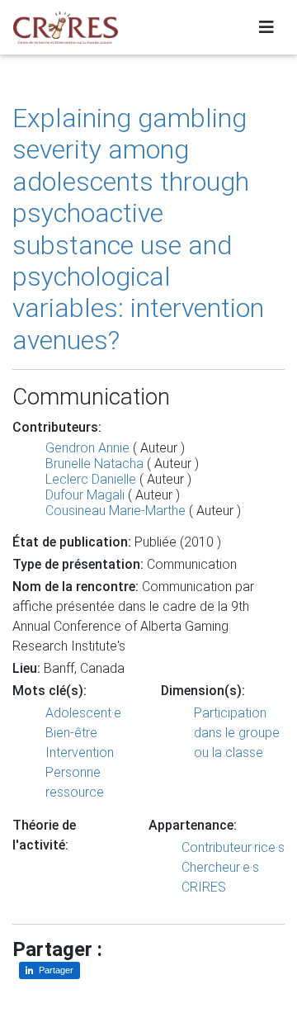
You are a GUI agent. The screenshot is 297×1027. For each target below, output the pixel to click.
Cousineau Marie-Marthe (115, 510)
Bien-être (71, 733)
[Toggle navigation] (266, 27)
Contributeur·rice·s (233, 847)
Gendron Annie (87, 448)
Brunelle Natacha (94, 463)
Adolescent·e (83, 713)
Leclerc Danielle (90, 479)
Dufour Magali (85, 495)
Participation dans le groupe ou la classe (237, 732)
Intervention (79, 752)
